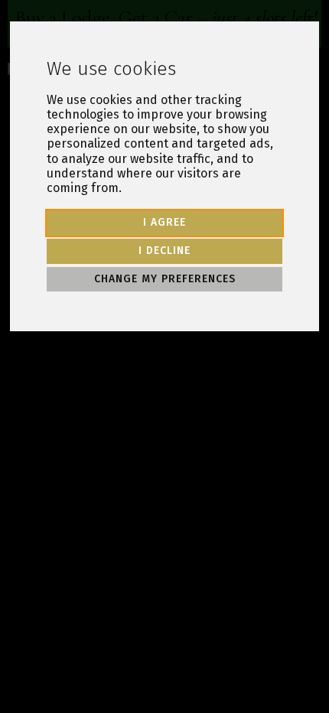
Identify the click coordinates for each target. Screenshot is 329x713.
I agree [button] (164, 222)
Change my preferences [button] (165, 278)
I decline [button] (164, 250)
